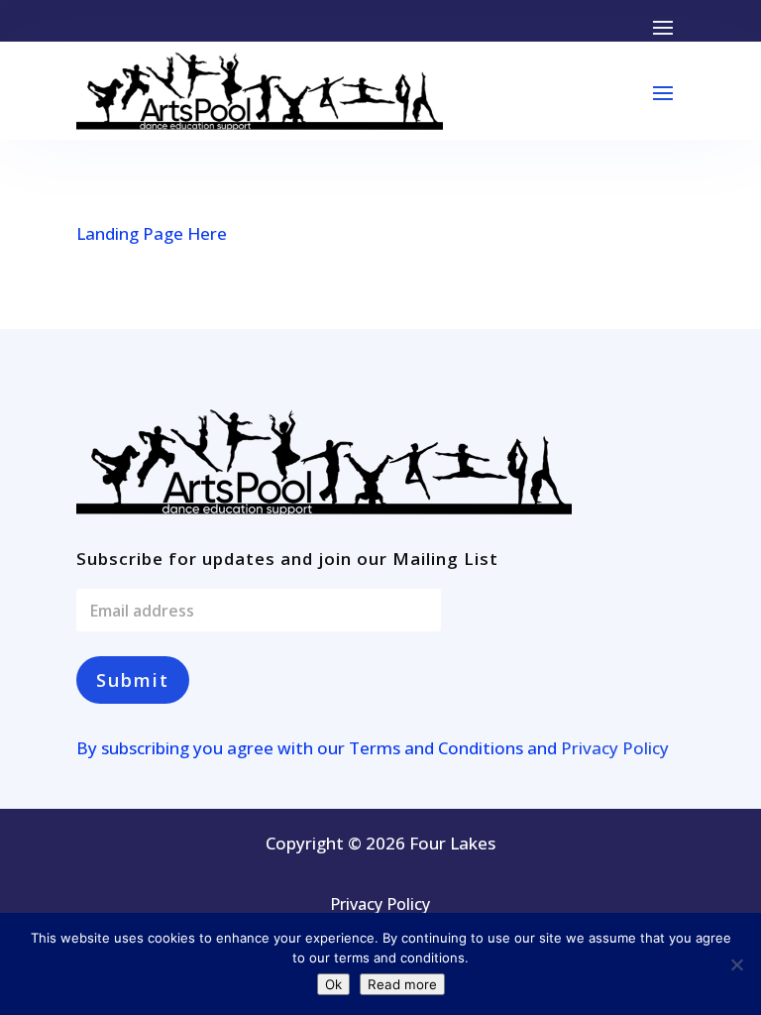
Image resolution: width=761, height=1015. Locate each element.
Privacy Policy (615, 747)
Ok (333, 984)
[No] (736, 964)
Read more (402, 984)
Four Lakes (452, 843)
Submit (132, 680)
